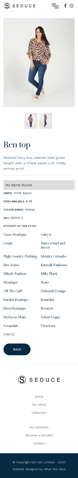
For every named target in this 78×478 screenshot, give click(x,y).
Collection (39, 412)
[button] (55, 5)
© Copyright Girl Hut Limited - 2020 (39, 462)
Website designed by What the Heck (39, 469)
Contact (39, 443)
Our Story (39, 404)
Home (39, 396)
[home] (19, 5)
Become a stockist (39, 435)
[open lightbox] (39, 64)
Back (17, 349)
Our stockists (39, 427)
